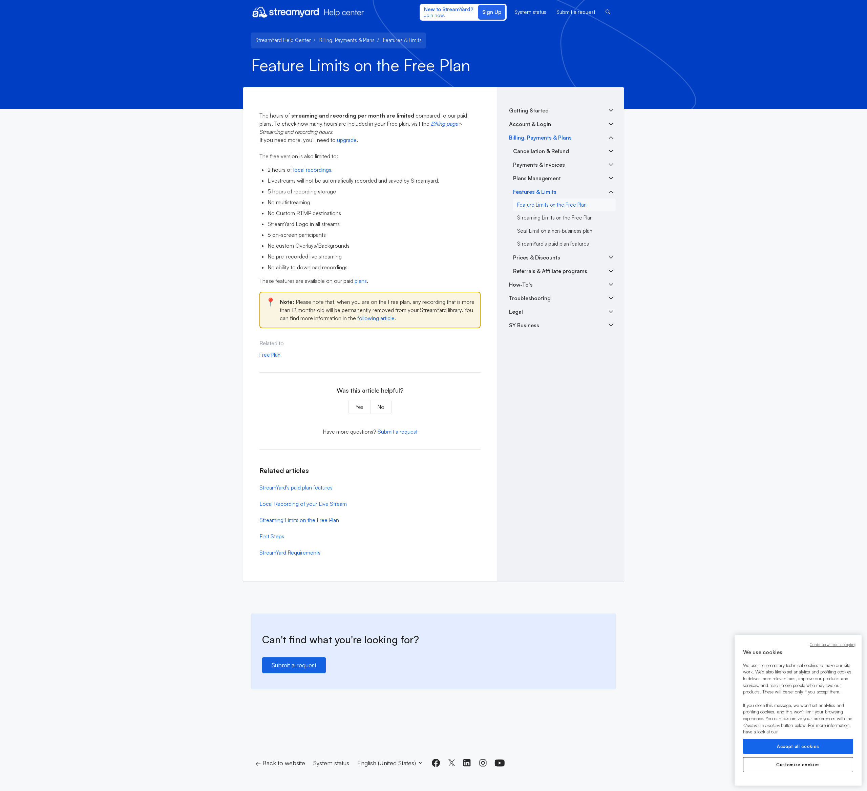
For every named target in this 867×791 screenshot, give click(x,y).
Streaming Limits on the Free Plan (299, 520)
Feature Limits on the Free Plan (552, 205)
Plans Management (537, 178)
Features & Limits (402, 40)
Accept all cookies (798, 746)
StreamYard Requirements (289, 552)
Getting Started (529, 110)
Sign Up (491, 12)
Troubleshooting (530, 298)
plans (361, 280)
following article (376, 318)
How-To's (521, 284)
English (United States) (387, 763)
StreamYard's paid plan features (296, 487)
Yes (359, 406)
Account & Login (530, 124)
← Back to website (280, 763)
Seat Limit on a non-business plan (554, 231)
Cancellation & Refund (541, 151)
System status (530, 12)
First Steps (271, 536)
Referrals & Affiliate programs (550, 271)
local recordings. (313, 169)
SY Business (524, 325)
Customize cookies (798, 764)
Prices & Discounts (536, 257)
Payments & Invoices (539, 164)
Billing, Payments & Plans (347, 40)
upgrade (347, 140)
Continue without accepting (833, 644)
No (380, 406)
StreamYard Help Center (283, 40)
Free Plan (269, 355)
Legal (516, 311)
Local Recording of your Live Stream (303, 503)
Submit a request (575, 12)
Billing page (444, 123)
